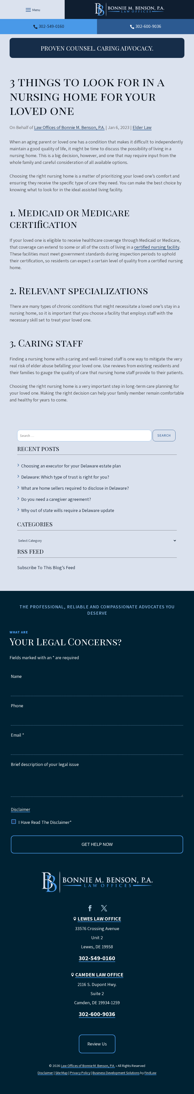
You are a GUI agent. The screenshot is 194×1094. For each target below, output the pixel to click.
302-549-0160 (51, 26)
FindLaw (150, 1072)
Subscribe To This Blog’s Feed (46, 567)
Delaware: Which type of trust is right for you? (65, 477)
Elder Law (142, 127)
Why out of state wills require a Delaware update (67, 510)
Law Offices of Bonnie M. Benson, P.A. (69, 127)
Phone (17, 706)
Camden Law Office (99, 974)
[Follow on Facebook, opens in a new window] (90, 908)
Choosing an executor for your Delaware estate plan (71, 466)
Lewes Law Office (99, 918)
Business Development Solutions (115, 1072)
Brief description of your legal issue (45, 764)
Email (17, 735)
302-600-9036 (148, 26)
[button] (32, 10)
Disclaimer (20, 809)
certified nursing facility (156, 247)
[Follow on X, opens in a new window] (104, 908)
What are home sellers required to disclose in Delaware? (75, 488)
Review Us (97, 1044)
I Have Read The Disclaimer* (44, 822)
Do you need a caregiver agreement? (56, 499)
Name (16, 676)
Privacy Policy (80, 1072)
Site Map (61, 1072)
